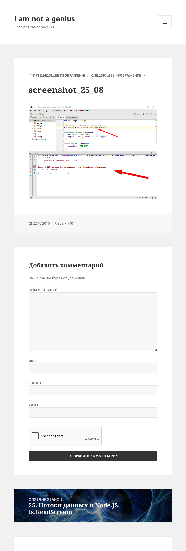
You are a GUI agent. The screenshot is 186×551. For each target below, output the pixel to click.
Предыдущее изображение (59, 75)
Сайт (34, 405)
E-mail (35, 382)
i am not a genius (44, 18)
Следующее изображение (116, 75)
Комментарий (43, 290)
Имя (33, 360)
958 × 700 (65, 223)
